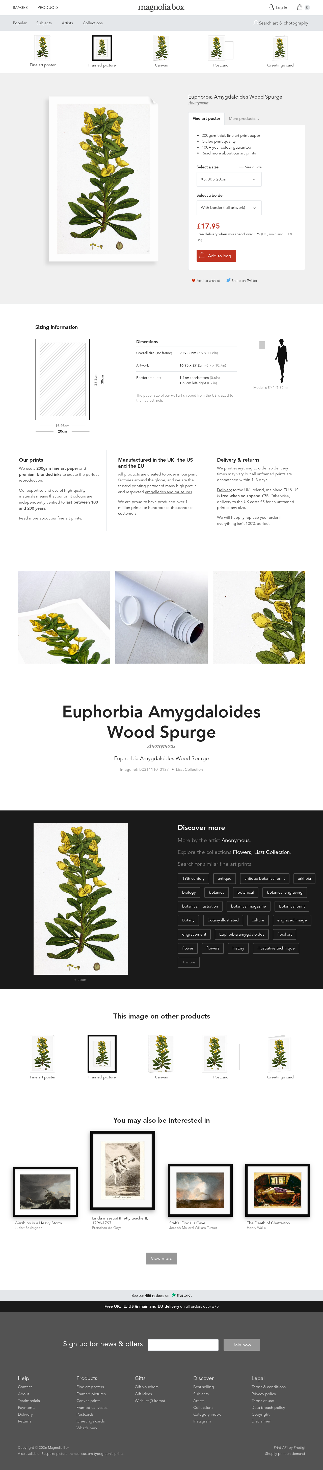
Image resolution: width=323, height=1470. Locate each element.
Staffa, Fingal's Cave (187, 1223)
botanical (245, 892)
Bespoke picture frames (60, 1453)
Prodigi (299, 1447)
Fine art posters (90, 1386)
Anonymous (198, 102)
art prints (248, 153)
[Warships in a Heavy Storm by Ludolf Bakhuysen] (45, 1192)
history (238, 948)
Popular (19, 23)
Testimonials (29, 1400)
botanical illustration (200, 906)
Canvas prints (88, 1400)
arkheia (304, 878)
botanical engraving (285, 892)
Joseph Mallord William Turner (193, 1228)
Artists (67, 23)
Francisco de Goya (106, 1228)
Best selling (203, 1386)
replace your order (262, 517)
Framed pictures (91, 1393)
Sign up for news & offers (103, 1344)
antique (224, 878)
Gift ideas (143, 1393)
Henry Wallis (256, 1228)
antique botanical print (265, 878)
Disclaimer (261, 1421)
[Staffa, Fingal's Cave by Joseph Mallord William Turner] (200, 1190)
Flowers (242, 852)
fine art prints (69, 518)
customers (127, 513)
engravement (194, 934)
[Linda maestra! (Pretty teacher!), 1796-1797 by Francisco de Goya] (122, 1171)
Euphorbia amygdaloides (241, 934)
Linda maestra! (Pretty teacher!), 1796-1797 (120, 1221)
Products (48, 7)
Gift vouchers (146, 1386)
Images (20, 7)
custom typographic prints (102, 1453)
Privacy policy (264, 1393)
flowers (212, 948)
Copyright (261, 1414)
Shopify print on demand (285, 1453)
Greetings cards (90, 1421)
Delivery (224, 489)
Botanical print (292, 906)
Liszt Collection (272, 852)
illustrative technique (276, 948)
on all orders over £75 (161, 1306)
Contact (25, 1386)
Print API (281, 1447)
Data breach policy (268, 1407)
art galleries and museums (168, 491)
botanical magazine (248, 906)
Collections (93, 23)
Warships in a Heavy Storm (38, 1223)
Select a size (229, 167)
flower (187, 948)
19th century (193, 878)
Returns (24, 1421)
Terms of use (263, 1400)
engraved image (292, 920)
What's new (86, 1428)
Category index (207, 1414)
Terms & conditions (269, 1386)
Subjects (44, 23)
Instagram (202, 1421)
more (190, 962)
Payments (26, 1407)
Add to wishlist (208, 280)
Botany (188, 920)
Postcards (85, 1414)
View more (161, 1258)
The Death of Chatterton (268, 1223)
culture (258, 920)
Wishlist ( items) (150, 1400)
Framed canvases (91, 1407)
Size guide (253, 167)
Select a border (210, 195)
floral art (284, 934)
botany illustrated (223, 920)
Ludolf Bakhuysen (28, 1228)
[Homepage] (161, 8)
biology (189, 892)
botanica (216, 892)
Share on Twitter (244, 280)
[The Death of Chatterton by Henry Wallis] (277, 1190)
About (23, 1393)
